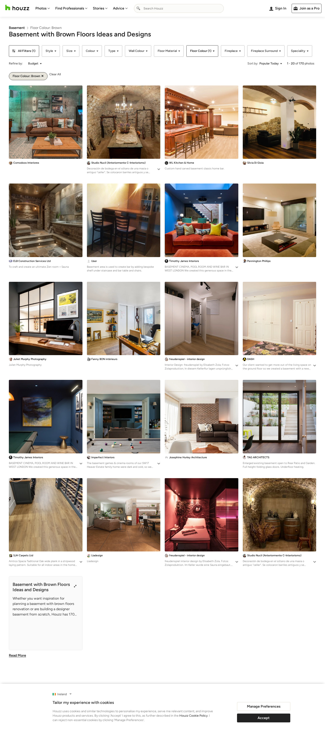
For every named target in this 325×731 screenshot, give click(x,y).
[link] (17, 28)
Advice (118, 8)
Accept (264, 718)
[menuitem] (43, 8)
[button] (24, 51)
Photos (40, 8)
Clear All (55, 74)
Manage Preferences (263, 706)
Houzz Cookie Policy (193, 716)
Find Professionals (69, 8)
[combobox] (179, 8)
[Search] (138, 8)
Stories (98, 8)
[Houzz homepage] (17, 8)
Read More (17, 655)
